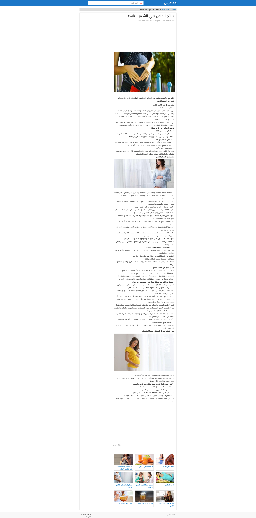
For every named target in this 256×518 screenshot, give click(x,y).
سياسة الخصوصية (85, 514)
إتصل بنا (88, 516)
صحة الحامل (165, 9)
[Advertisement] (115, 37)
